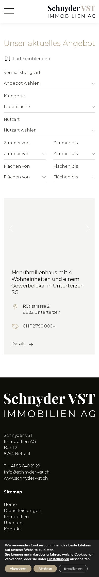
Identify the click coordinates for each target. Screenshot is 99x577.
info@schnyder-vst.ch (27, 472)
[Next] (88, 228)
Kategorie (14, 96)
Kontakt (12, 529)
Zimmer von (17, 142)
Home (10, 504)
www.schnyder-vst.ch (26, 478)
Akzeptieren (18, 569)
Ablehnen (45, 569)
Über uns (13, 522)
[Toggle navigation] (9, 11)
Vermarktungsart (22, 72)
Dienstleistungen (22, 510)
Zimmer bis (65, 142)
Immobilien (16, 516)
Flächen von (17, 166)
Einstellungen (58, 559)
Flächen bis (65, 166)
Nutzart (12, 119)
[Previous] (10, 228)
